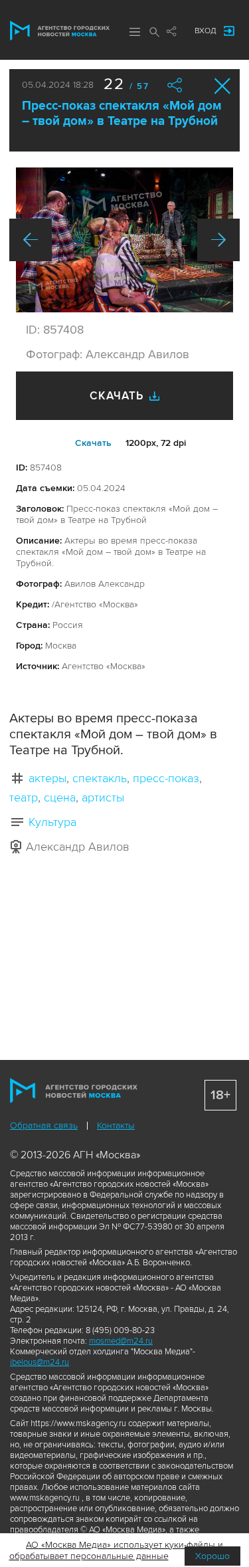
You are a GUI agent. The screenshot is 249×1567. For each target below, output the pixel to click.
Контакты (116, 1125)
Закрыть (223, 86)
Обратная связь (44, 1125)
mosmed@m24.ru (121, 1341)
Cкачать (93, 443)
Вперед (218, 240)
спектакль (99, 778)
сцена (60, 797)
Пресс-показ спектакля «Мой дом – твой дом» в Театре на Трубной (122, 113)
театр (23, 797)
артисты (103, 797)
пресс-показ (166, 778)
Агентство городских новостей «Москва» (60, 30)
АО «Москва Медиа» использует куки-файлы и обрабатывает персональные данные (116, 1550)
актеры (47, 778)
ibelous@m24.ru (39, 1362)
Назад (30, 240)
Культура (52, 822)
